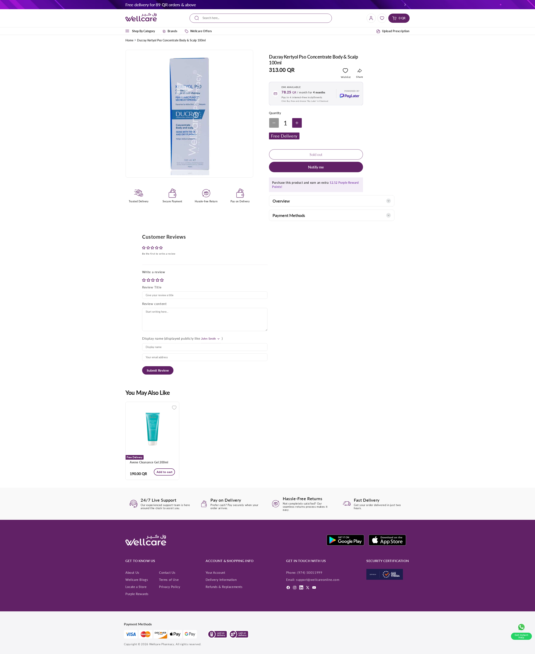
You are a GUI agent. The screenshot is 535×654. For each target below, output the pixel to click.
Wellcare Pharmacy (161, 644)
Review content (154, 304)
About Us (132, 572)
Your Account (215, 572)
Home (129, 40)
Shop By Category (143, 31)
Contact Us (167, 572)
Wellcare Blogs (136, 579)
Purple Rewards (136, 594)
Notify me (316, 167)
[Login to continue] (345, 71)
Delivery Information (221, 579)
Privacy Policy (169, 587)
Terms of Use (169, 579)
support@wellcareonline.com (317, 579)
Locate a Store (135, 587)
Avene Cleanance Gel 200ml (149, 462)
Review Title (151, 287)
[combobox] (260, 18)
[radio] (144, 280)
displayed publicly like (182, 338)
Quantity (275, 113)
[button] (405, 4)
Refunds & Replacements (224, 587)
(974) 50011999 (309, 572)
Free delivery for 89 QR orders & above (160, 4)
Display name (152, 338)
